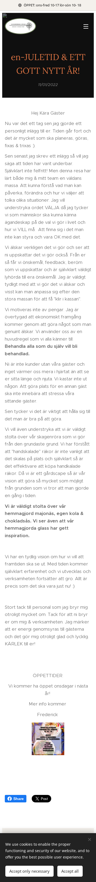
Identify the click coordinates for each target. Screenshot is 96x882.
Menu (86, 26)
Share (18, 799)
